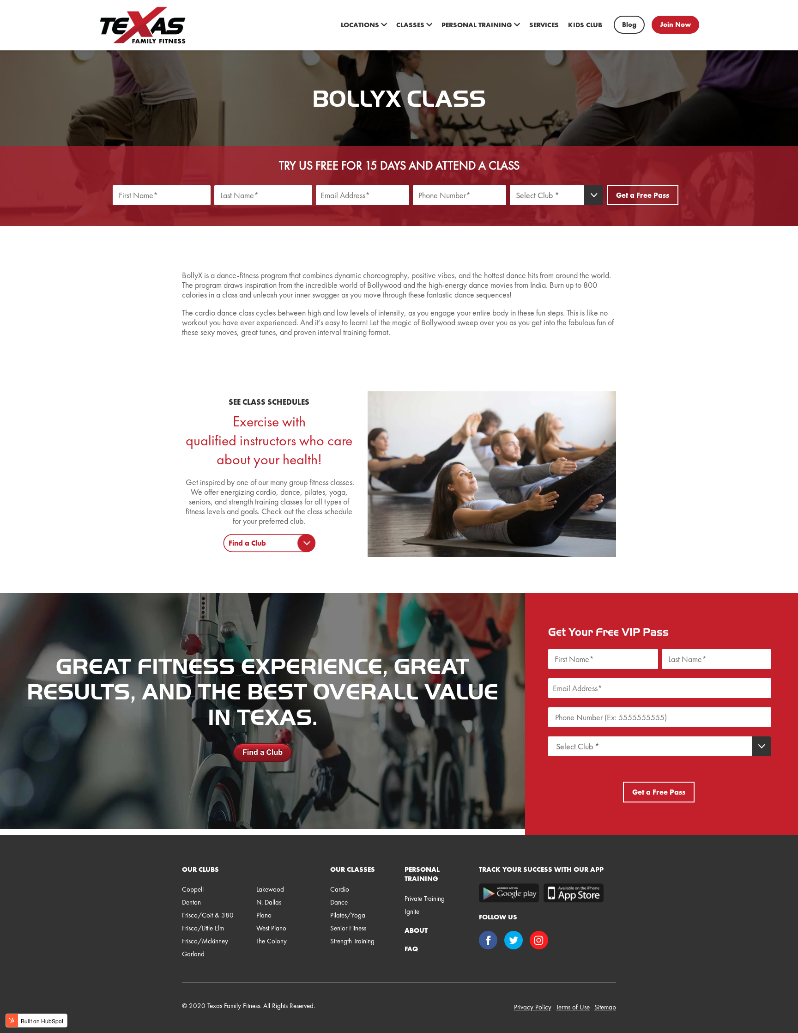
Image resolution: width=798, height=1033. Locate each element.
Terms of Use (573, 1007)
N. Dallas (268, 902)
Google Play (509, 893)
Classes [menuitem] (411, 25)
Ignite (412, 911)
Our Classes (352, 869)
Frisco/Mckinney (205, 941)
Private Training (425, 898)
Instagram (540, 941)
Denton (191, 902)
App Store (574, 893)
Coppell (193, 889)
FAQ (411, 949)
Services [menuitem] (544, 25)
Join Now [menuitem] (675, 24)
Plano (264, 915)
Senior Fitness (348, 928)
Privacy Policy (532, 1007)
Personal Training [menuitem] (477, 25)
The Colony (271, 941)
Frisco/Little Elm (203, 928)
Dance (339, 902)
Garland (193, 954)
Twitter (514, 941)
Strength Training (352, 941)
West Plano (271, 928)
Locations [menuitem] (361, 25)
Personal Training (422, 874)
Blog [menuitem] (629, 24)
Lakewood (270, 889)
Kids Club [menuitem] (585, 25)
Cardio (339, 889)
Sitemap (605, 1007)
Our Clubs (200, 869)
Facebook (489, 941)
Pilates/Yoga (347, 915)
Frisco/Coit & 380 (208, 915)
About (416, 930)
